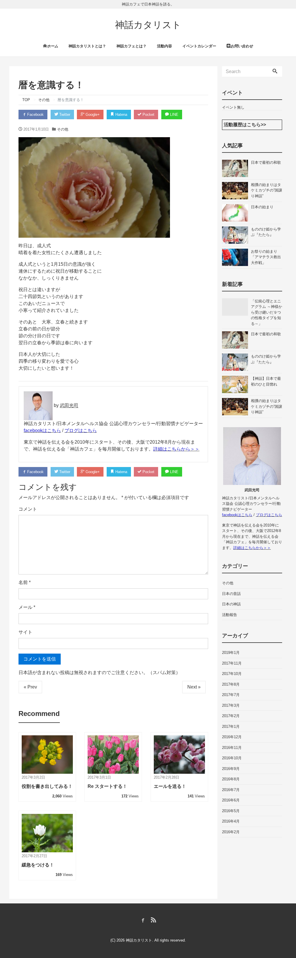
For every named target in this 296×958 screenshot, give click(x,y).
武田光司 (69, 405)
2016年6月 (231, 800)
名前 (24, 582)
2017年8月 (231, 684)
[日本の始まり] (236, 213)
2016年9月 (231, 769)
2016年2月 (231, 832)
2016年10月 (232, 758)
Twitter (64, 114)
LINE (173, 114)
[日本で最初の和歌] (236, 168)
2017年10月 (232, 673)
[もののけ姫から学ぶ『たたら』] (236, 235)
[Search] (275, 71)
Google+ (92, 114)
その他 (62, 129)
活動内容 (164, 46)
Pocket (147, 114)
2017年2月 (231, 716)
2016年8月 (231, 779)
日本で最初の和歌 (266, 162)
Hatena (120, 114)
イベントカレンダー (199, 46)
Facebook (35, 114)
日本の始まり (262, 207)
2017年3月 (231, 705)
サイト (25, 632)
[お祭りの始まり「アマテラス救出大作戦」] (236, 257)
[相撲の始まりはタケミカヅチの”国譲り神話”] (236, 191)
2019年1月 (231, 652)
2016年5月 (231, 811)
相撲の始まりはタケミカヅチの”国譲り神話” (266, 190)
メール (26, 607)
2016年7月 (231, 790)
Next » (194, 686)
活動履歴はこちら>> (245, 124)
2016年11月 (232, 747)
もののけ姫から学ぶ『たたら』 (266, 232)
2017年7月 (231, 695)
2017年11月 (232, 663)
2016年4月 (231, 821)
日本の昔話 (231, 593)
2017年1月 (231, 726)
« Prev (30, 686)
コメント (27, 509)
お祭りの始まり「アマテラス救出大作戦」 (266, 257)
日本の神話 (231, 604)
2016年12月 (232, 737)
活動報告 (229, 615)
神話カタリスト (148, 25)
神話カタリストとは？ (87, 46)
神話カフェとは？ (131, 46)
